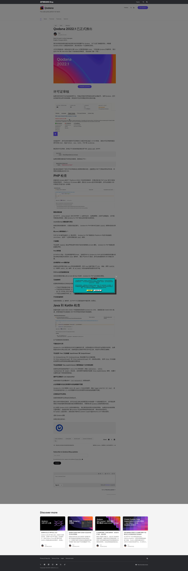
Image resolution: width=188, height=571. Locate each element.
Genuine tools (69, 558)
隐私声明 (79, 286)
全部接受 (89, 290)
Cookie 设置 (97, 290)
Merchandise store (142, 565)
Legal (62, 558)
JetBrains (53, 567)
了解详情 (97, 282)
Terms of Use (55, 558)
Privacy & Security (45, 558)
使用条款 (83, 286)
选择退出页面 (94, 287)
